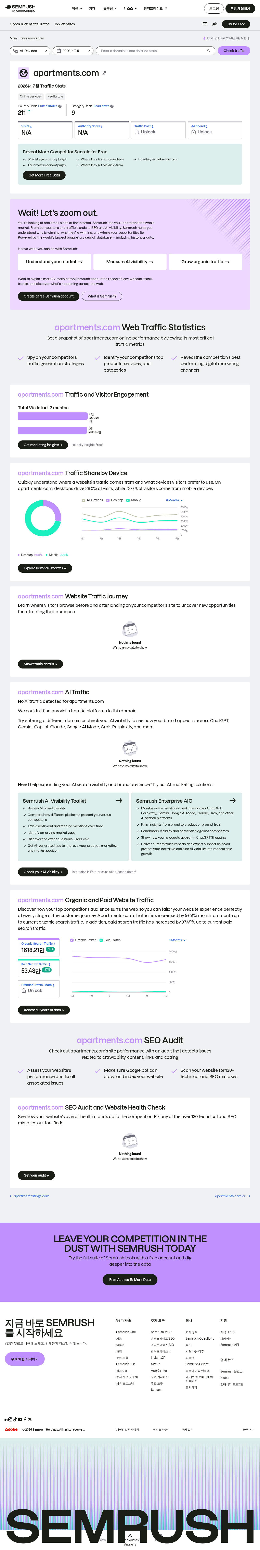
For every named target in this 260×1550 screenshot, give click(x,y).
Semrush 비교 (125, 1364)
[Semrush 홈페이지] (20, 8)
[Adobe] (11, 1429)
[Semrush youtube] (20, 1419)
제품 (75, 8)
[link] (29, 24)
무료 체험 (122, 1357)
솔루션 (108, 8)
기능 (119, 1338)
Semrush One (126, 1332)
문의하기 (191, 1387)
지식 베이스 (227, 1332)
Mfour (155, 1364)
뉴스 (188, 1345)
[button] (205, 24)
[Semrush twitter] (29, 1419)
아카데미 (226, 1338)
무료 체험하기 (240, 8)
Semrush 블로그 (231, 1371)
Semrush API (229, 1345)
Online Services (31, 96)
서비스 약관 (160, 1429)
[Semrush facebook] (25, 1419)
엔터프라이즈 (153, 8)
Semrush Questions (200, 1338)
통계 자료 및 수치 (127, 1377)
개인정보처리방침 (127, 1429)
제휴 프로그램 (125, 1383)
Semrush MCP (161, 1332)
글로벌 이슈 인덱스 (198, 1370)
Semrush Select (197, 1364)
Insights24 (158, 1357)
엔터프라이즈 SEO (163, 1338)
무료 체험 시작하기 (25, 1359)
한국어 (247, 1429)
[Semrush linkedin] (5, 1419)
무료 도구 (157, 1383)
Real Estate (55, 96)
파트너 (190, 1357)
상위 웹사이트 (160, 1377)
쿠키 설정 (187, 1429)
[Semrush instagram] (10, 1419)
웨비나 (224, 1377)
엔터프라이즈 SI (161, 1351)
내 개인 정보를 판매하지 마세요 (199, 1379)
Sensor (156, 1389)
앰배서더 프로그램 (232, 1384)
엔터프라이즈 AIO (162, 1345)
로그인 (214, 8)
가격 (92, 8)
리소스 (128, 8)
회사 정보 (192, 1332)
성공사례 (122, 1370)
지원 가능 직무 (195, 1351)
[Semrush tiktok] (15, 1419)
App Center (159, 1370)
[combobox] (150, 51)
